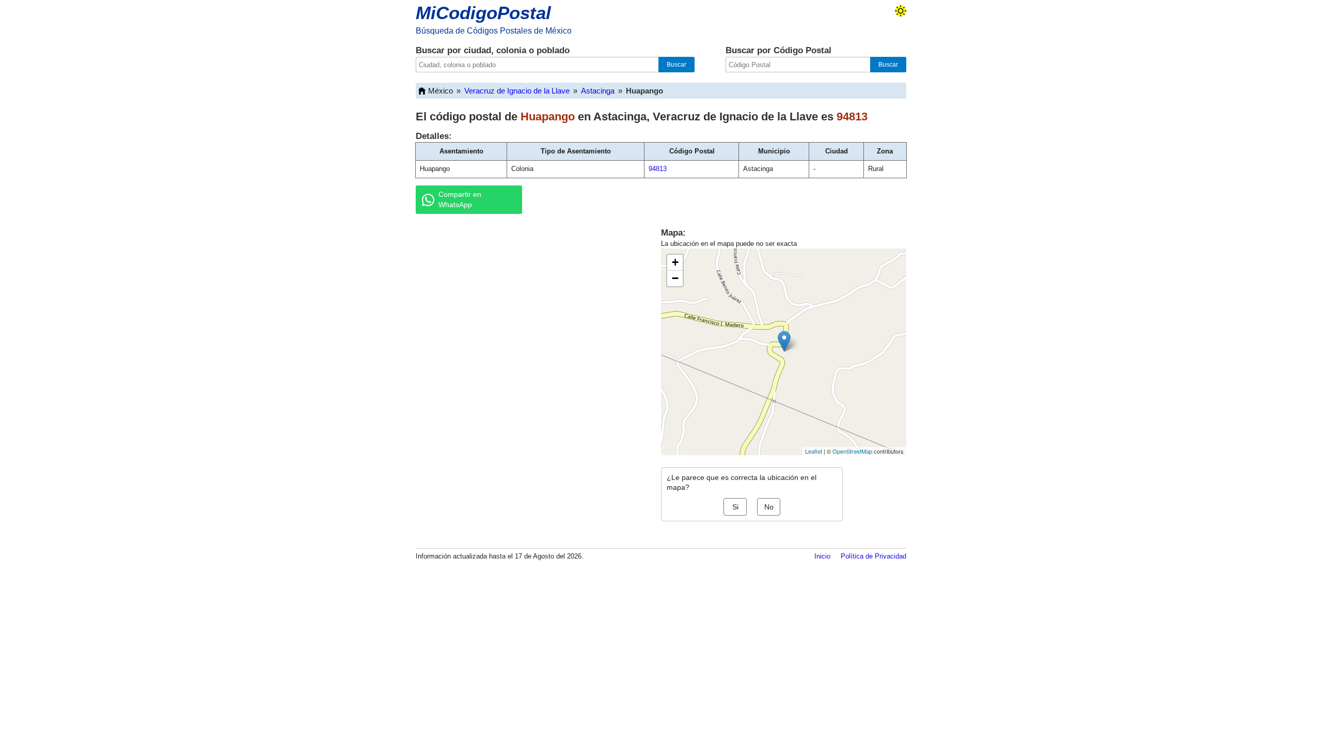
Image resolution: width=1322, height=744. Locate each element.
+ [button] (675, 262)
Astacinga (598, 90)
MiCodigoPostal (483, 13)
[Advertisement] (527, 301)
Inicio (822, 556)
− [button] (675, 278)
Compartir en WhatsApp (459, 199)
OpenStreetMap (852, 451)
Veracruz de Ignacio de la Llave (517, 90)
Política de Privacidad (873, 556)
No (769, 507)
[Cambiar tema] (900, 11)
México (440, 90)
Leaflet (813, 451)
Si (735, 507)
